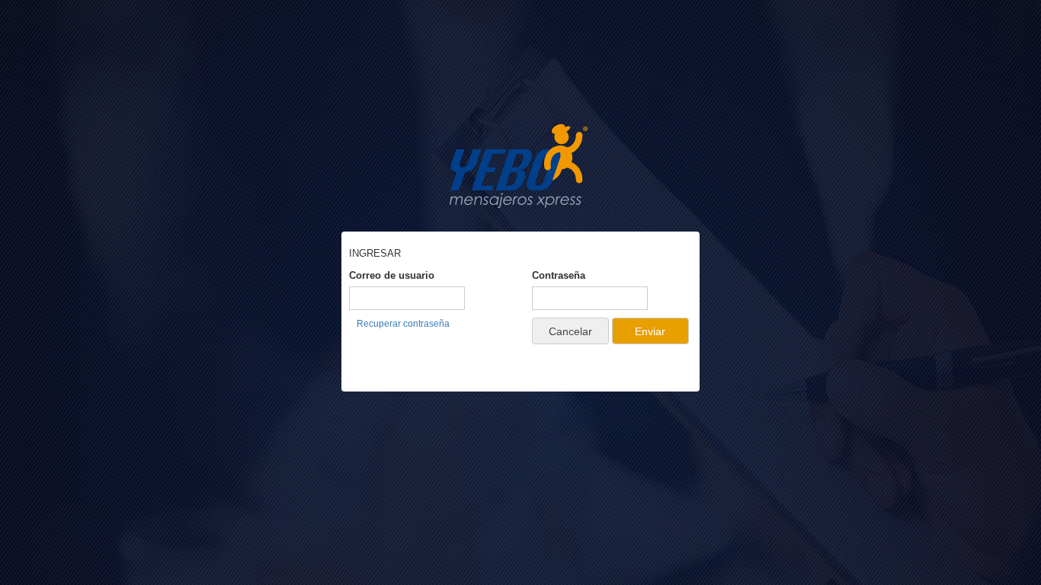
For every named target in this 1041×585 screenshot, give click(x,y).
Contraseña (558, 275)
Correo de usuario (391, 275)
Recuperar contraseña (403, 323)
